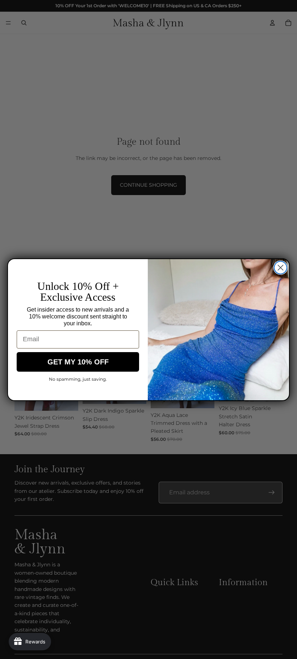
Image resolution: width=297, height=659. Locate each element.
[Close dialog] (280, 267)
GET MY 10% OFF (78, 362)
